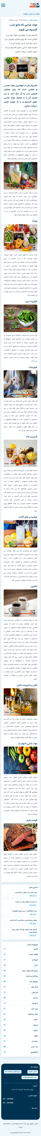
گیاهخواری (21, 1052)
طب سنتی (21, 1047)
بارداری (21, 998)
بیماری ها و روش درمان (21, 971)
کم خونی (21, 992)
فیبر (24, 255)
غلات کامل (33, 266)
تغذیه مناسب (32, 20)
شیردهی (21, 1003)
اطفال (21, 1036)
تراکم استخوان (11, 419)
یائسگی (13, 158)
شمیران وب (14, 1132)
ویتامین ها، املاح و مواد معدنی (25, 792)
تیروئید (21, 1025)
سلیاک (21, 1019)
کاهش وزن (8, 503)
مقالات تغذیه (21, 954)
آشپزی (21, 949)
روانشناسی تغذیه (21, 976)
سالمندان (21, 1041)
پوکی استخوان (21, 1014)
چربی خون (21, 1009)
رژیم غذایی (33, 799)
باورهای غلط (21, 981)
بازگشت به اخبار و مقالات (31, 14)
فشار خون (21, 987)
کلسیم (34, 111)
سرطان (21, 1030)
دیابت (21, 965)
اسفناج (8, 339)
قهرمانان (21, 960)
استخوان (34, 144)
